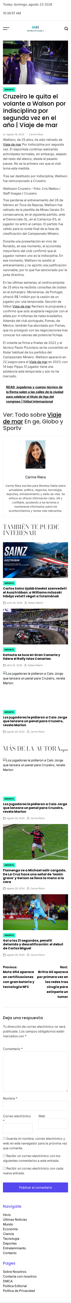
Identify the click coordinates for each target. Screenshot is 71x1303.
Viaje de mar (12, 144)
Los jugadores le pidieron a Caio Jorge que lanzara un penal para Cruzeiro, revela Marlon (35, 721)
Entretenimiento (14, 1248)
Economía (10, 1229)
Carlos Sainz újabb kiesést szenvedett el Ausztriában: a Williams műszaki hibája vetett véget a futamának (35, 592)
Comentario (13, 1049)
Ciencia (8, 1234)
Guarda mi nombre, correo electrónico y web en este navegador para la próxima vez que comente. (35, 1143)
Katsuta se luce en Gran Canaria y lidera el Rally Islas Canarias (31, 657)
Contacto (10, 1253)
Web (41, 1116)
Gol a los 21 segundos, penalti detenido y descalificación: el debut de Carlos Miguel (33, 944)
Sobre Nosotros (14, 1272)
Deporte (9, 89)
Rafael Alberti (35, 602)
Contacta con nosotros (19, 1276)
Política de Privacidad (19, 1291)
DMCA (8, 1281)
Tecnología (11, 1239)
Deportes (10, 1243)
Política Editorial (15, 1286)
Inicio (7, 1215)
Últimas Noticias (15, 1219)
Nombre (10, 1098)
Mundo (8, 1224)
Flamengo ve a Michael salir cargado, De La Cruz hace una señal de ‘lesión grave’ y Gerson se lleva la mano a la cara (34, 876)
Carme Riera (36, 134)
